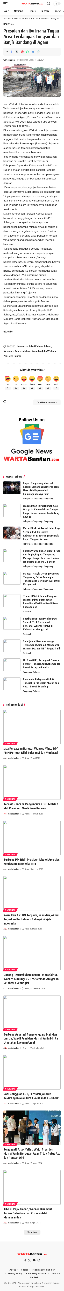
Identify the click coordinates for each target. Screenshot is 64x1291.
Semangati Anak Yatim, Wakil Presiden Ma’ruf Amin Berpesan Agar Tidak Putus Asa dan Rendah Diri (32, 1153)
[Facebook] (25, 1260)
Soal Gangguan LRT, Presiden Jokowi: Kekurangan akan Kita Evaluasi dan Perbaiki (31, 1096)
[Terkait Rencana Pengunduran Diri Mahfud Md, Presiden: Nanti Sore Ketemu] (32, 782)
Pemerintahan (22, 351)
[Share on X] (17, 51)
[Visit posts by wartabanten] (5, 758)
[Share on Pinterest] (22, 51)
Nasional (8, 24)
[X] (29, 1260)
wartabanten (9, 60)
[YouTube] (34, 1260)
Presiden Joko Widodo (44, 351)
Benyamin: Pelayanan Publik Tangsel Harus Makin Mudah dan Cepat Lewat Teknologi (41, 683)
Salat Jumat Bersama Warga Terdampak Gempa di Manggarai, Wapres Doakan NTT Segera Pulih (42, 645)
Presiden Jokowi (12, 355)
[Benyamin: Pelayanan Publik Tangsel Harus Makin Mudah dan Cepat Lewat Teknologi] (11, 683)
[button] (6, 3)
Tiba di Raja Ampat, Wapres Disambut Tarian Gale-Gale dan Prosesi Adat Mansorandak (27, 1213)
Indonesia (22, 346)
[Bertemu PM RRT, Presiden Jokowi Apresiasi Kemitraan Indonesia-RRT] (32, 838)
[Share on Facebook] (11, 51)
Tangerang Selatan (31, 672)
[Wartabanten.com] (32, 3)
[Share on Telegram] (32, 51)
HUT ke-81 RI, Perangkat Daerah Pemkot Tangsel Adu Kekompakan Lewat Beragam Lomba (41, 664)
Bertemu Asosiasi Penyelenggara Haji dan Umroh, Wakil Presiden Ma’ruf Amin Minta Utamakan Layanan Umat (30, 1038)
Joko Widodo (36, 346)
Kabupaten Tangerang (32, 498)
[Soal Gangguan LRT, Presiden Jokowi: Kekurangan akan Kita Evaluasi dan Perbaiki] (32, 1072)
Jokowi (47, 346)
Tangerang (48, 498)
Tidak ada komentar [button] (48, 402)
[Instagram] (39, 1260)
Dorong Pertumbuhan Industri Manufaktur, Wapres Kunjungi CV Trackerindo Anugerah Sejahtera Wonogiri (31, 979)
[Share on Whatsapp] (27, 51)
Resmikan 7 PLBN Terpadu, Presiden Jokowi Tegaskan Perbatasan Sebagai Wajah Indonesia (31, 919)
